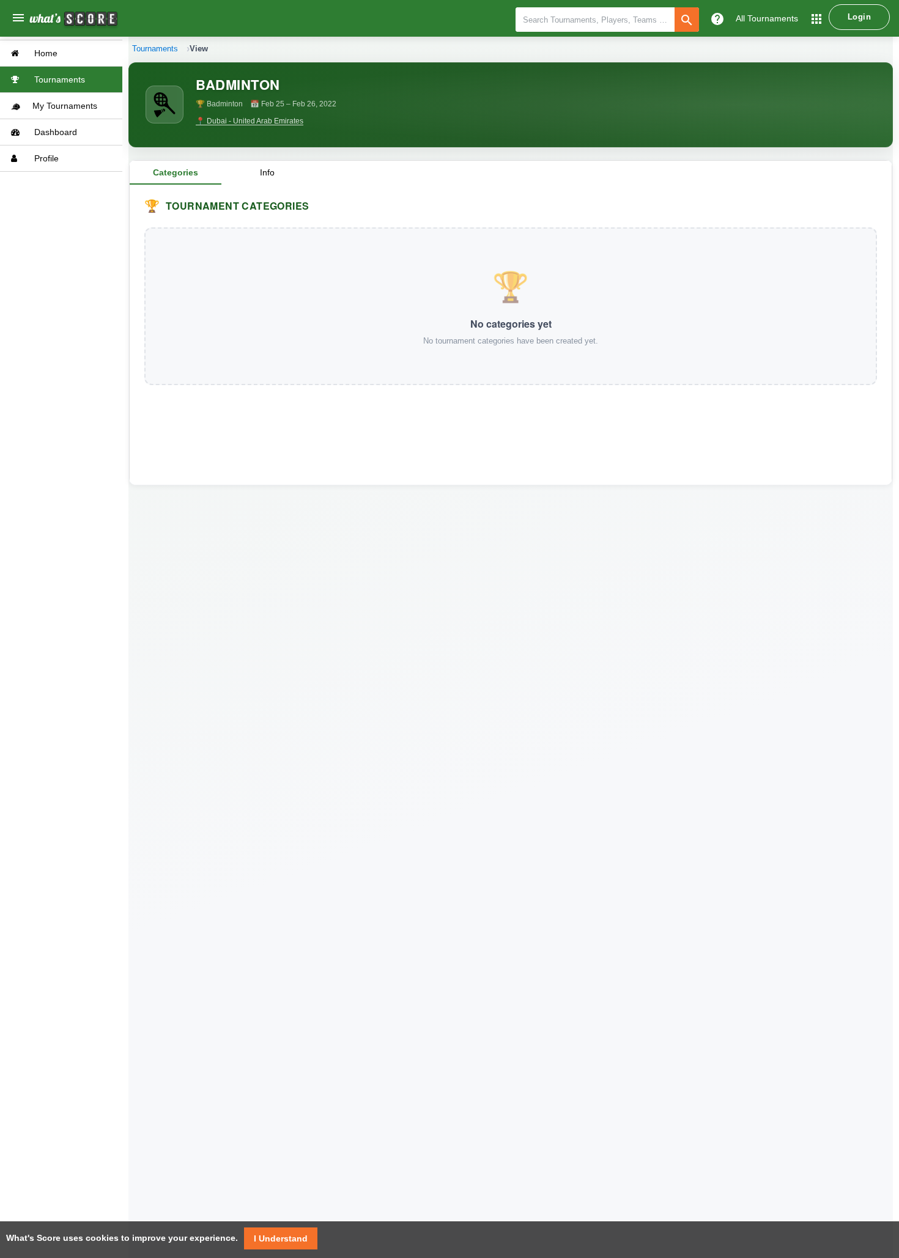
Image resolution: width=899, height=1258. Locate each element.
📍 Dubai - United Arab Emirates (249, 121)
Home (44, 53)
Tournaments (58, 79)
